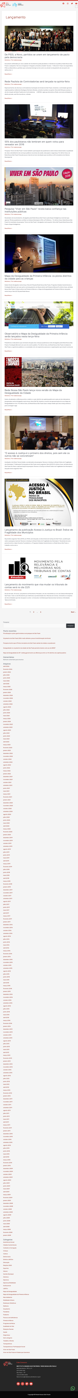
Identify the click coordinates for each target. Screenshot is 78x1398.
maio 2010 (6, 1154)
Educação (6, 1262)
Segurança (6, 1335)
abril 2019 (6, 860)
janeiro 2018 (7, 887)
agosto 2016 (7, 936)
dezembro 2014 (7, 994)
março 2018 (6, 881)
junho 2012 (6, 1081)
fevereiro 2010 (7, 1162)
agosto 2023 (7, 730)
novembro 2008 (8, 1206)
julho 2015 (6, 974)
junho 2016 (6, 942)
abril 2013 (6, 1052)
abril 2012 (6, 1087)
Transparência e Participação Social (14, 1346)
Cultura (5, 1253)
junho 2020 (6, 820)
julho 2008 (6, 1218)
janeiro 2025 (7, 692)
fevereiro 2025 (7, 689)
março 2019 (6, 863)
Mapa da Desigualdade (10, 1291)
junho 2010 (6, 1151)
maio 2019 (6, 858)
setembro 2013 (7, 1038)
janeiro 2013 (7, 1061)
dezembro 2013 (7, 1029)
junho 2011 (6, 1116)
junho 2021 (6, 788)
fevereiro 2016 (7, 953)
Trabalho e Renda (8, 1341)
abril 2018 (6, 878)
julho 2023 (6, 733)
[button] (76, 6)
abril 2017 (6, 913)
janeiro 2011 (6, 1130)
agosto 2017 (7, 901)
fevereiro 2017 (7, 919)
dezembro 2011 (7, 1099)
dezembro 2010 (8, 1133)
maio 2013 (6, 1049)
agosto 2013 (7, 1041)
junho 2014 (6, 1011)
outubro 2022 (7, 759)
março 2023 (6, 744)
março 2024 (6, 718)
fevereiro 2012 (7, 1093)
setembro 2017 (7, 898)
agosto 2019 (7, 849)
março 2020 (7, 829)
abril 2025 (6, 683)
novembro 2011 (7, 1101)
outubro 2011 (7, 1104)
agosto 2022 (7, 765)
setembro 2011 (7, 1107)
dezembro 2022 (8, 753)
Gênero (5, 1271)
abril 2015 (6, 982)
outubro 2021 (7, 782)
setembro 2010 (7, 1142)
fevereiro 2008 (7, 1232)
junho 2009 (6, 1186)
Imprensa (6, 1280)
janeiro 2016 (7, 956)
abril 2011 (6, 1122)
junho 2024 (6, 712)
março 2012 (6, 1090)
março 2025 (6, 686)
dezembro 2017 (7, 890)
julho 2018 (6, 869)
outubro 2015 (7, 965)
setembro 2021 (7, 785)
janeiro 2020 (7, 834)
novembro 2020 (8, 805)
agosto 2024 (7, 707)
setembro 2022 (7, 762)
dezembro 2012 (7, 1064)
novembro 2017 (7, 892)
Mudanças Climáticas (9, 1303)
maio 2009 (6, 1188)
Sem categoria (7, 1338)
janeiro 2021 (7, 800)
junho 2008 (6, 1220)
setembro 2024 (7, 704)
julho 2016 (6, 939)
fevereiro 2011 (7, 1128)
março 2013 (6, 1055)
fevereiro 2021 (7, 797)
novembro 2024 (8, 698)
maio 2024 (6, 715)
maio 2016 (6, 945)
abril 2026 (6, 666)
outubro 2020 (7, 808)
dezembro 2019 (8, 837)
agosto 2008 (7, 1215)
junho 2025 (6, 678)
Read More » (8, 74)
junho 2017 (6, 907)
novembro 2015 (8, 962)
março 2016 (6, 950)
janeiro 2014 (7, 1026)
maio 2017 (6, 910)
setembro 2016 (7, 933)
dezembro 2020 (8, 802)
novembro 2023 (8, 724)
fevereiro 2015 (7, 988)
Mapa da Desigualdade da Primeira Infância (16, 1294)
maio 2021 (6, 791)
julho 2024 (6, 710)
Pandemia (6, 1311)
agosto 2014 (7, 1006)
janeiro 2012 (7, 1096)
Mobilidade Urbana (8, 1300)
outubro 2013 (7, 1035)
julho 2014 (6, 1009)
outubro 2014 (7, 1000)
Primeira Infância (8, 1320)
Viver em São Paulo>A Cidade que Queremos (16, 1352)
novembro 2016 (8, 927)
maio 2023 (6, 739)
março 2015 (6, 985)
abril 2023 (6, 741)
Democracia (6, 1256)
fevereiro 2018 (7, 884)
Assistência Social (8, 1242)
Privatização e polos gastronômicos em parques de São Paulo (21, 633)
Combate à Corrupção (9, 1248)
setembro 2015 (7, 968)
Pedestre (6, 1314)
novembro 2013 (8, 1032)
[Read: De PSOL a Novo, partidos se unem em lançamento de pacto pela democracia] (39, 38)
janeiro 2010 (7, 1165)
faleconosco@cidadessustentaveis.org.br (29, 1377)
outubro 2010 (7, 1139)
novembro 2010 (8, 1136)
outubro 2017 (7, 895)
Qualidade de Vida (8, 1326)
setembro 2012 (7, 1072)
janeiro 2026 (7, 672)
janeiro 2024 (7, 721)
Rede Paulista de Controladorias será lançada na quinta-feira (37, 81)
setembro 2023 (7, 727)
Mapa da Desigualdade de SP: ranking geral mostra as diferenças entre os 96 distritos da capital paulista (34, 653)
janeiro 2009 (7, 1200)
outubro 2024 (7, 701)
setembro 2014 (7, 1003)
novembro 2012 (8, 1067)
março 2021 (6, 794)
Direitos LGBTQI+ (8, 1259)
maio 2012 (6, 1084)
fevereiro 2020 (7, 831)
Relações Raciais (8, 1329)
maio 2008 (6, 1223)
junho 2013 (6, 1046)
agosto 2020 (7, 814)
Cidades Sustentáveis (10, 1245)
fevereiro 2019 (7, 866)
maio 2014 (6, 1014)
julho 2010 (6, 1148)
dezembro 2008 (8, 1203)
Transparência (7, 1343)
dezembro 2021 (7, 776)
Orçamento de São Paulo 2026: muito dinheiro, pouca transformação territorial (27, 638)
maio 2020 (6, 823)
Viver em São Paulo (9, 1349)
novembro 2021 (8, 779)
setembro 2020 (8, 811)
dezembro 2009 (8, 1168)
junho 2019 (6, 855)
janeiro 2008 (7, 1235)
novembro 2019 (8, 840)
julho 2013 (6, 1043)
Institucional (7, 1285)
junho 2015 (6, 977)
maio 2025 (6, 681)
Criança (5, 1251)
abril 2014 (6, 1017)
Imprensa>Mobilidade (9, 1283)
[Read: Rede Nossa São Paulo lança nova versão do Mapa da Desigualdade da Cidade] (39, 372)
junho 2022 (6, 768)
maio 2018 (6, 875)
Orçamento (6, 1309)
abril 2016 (6, 948)
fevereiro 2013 (7, 1058)
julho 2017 (6, 904)
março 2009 (7, 1194)
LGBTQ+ (5, 1288)
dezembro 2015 (7, 959)
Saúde (5, 1332)
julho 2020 (6, 817)
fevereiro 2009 (7, 1197)
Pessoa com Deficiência (10, 1317)
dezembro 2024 (8, 695)
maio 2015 (6, 980)
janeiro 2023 (7, 750)
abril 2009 (6, 1191)
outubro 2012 (7, 1069)
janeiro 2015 (7, 991)
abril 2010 (6, 1157)
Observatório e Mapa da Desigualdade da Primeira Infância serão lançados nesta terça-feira (36, 335)
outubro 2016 (7, 930)
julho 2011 (6, 1113)
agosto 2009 (7, 1180)
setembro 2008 (8, 1212)
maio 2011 (6, 1119)
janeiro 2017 (6, 922)
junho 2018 (6, 872)
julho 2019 (6, 852)
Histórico (7, 60)
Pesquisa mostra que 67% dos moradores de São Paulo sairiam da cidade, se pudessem (29, 643)
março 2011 (6, 1125)
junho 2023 (6, 736)
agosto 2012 (7, 1075)
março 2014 (6, 1020)
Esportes (6, 1268)
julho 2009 (6, 1183)
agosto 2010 (7, 1145)
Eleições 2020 (7, 1265)
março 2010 (6, 1160)
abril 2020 (6, 826)
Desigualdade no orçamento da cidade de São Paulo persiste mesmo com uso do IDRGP (29, 648)
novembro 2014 (8, 997)
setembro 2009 (8, 1177)
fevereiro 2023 (7, 747)
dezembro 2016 (8, 924)
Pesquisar (6, 622)
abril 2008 (6, 1226)
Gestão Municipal (8, 1274)
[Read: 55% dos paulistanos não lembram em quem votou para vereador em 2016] (39, 121)
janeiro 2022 (7, 773)
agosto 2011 (7, 1110)
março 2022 (6, 771)
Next (73, 612)
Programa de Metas (9, 1323)
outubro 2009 (7, 1174)
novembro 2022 (8, 756)
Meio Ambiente (7, 1297)
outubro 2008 (7, 1209)
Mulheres (6, 1306)
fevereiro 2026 (7, 669)
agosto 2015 (7, 971)
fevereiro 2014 (7, 1023)
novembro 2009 (8, 1171)
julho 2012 (6, 1078)
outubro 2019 (7, 843)
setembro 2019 (7, 846)
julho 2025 (6, 675)
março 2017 (6, 916)
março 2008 (7, 1229)
